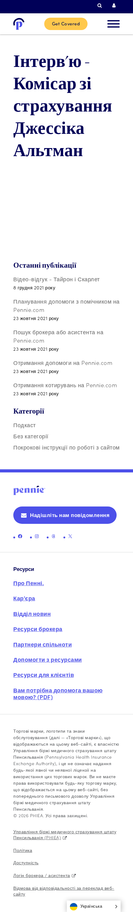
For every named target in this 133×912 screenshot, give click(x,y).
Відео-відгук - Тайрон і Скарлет (56, 279)
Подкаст (24, 425)
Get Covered (66, 23)
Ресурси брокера (37, 629)
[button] (94, 906)
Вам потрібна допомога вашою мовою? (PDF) (58, 693)
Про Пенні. (28, 583)
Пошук (101, 5)
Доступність (26, 862)
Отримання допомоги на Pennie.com (62, 362)
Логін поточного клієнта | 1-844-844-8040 (116, 5)
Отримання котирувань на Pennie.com (65, 385)
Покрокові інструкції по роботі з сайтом (66, 447)
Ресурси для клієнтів (43, 674)
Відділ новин (32, 613)
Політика (22, 850)
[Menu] (113, 23)
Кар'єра (24, 598)
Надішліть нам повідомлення (69, 515)
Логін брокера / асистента (41, 875)
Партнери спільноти (42, 644)
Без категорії (31, 436)
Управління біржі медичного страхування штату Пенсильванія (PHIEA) (64, 834)
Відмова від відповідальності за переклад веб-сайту (63, 891)
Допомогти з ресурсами (47, 659)
